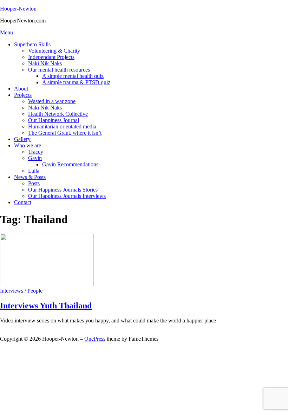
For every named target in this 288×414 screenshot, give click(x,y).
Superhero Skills (32, 44)
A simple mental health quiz (73, 76)
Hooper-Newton (18, 9)
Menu (6, 32)
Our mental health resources (59, 70)
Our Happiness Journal (53, 120)
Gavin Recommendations (70, 164)
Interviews (11, 291)
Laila (33, 171)
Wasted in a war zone (52, 101)
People (34, 291)
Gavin (35, 158)
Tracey (35, 152)
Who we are (27, 145)
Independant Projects (51, 57)
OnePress (94, 339)
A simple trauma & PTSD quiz (76, 82)
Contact (22, 202)
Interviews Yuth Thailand (46, 305)
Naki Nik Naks (45, 63)
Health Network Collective (58, 114)
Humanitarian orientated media (62, 126)
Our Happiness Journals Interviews (67, 196)
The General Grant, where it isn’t (65, 133)
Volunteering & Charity (54, 51)
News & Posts (30, 177)
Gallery (22, 139)
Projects (23, 95)
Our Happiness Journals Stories (63, 190)
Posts (34, 183)
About (21, 89)
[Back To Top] (2, 332)
